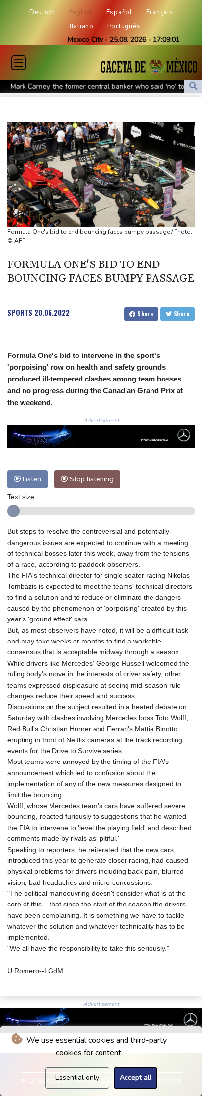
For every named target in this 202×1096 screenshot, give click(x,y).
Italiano (82, 26)
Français (159, 12)
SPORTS (19, 312)
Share (144, 314)
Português (124, 26)
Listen (31, 479)
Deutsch (42, 12)
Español (119, 12)
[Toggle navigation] (18, 62)
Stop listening (91, 479)
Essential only (77, 1077)
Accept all (136, 1077)
